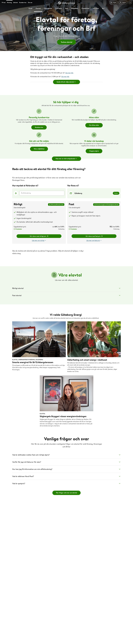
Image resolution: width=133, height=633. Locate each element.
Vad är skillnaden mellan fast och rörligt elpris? (31, 455)
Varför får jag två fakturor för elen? (26, 462)
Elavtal (38, 8)
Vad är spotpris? (18, 483)
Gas (66, 8)
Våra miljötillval (39, 149)
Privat (4, 2)
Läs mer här (69, 73)
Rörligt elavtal (18, 288)
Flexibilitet (85, 8)
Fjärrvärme (48, 8)
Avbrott (15, 2)
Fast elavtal (16, 295)
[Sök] (130, 2)
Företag (9, 2)
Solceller (96, 8)
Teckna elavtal (66, 42)
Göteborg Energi (66, 3)
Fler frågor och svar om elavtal (66, 493)
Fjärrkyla (58, 8)
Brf (103, 8)
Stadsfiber (74, 8)
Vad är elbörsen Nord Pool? (23, 476)
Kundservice (22, 2)
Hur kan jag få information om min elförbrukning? (32, 469)
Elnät (30, 8)
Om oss (30, 2)
